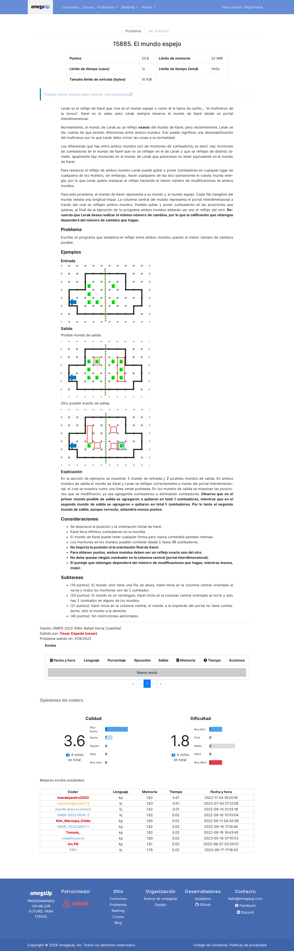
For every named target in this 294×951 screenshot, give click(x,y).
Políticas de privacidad (247, 945)
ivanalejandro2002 (73, 797)
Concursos (70, 7)
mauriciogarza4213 (73, 803)
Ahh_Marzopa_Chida (73, 821)
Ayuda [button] (147, 7)
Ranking (118, 910)
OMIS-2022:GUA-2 (73, 815)
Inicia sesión (232, 7)
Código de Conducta (210, 945)
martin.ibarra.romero (73, 809)
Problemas (118, 904)
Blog (118, 922)
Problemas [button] (106, 7)
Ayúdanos (203, 898)
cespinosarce (73, 838)
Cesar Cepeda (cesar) (78, 633)
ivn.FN (73, 844)
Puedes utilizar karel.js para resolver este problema (86, 94)
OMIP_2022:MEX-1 (73, 826)
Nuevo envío (147, 672)
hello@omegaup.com (245, 898)
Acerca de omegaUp (160, 898)
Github (205, 904)
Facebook (247, 905)
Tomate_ (73, 832)
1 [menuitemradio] (147, 683)
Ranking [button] (129, 7)
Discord (247, 912)
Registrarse (254, 7)
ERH (73, 850)
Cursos (88, 7)
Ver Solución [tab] (158, 31)
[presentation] (129, 478)
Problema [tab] (133, 31)
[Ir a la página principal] (40, 7)
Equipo (160, 904)
